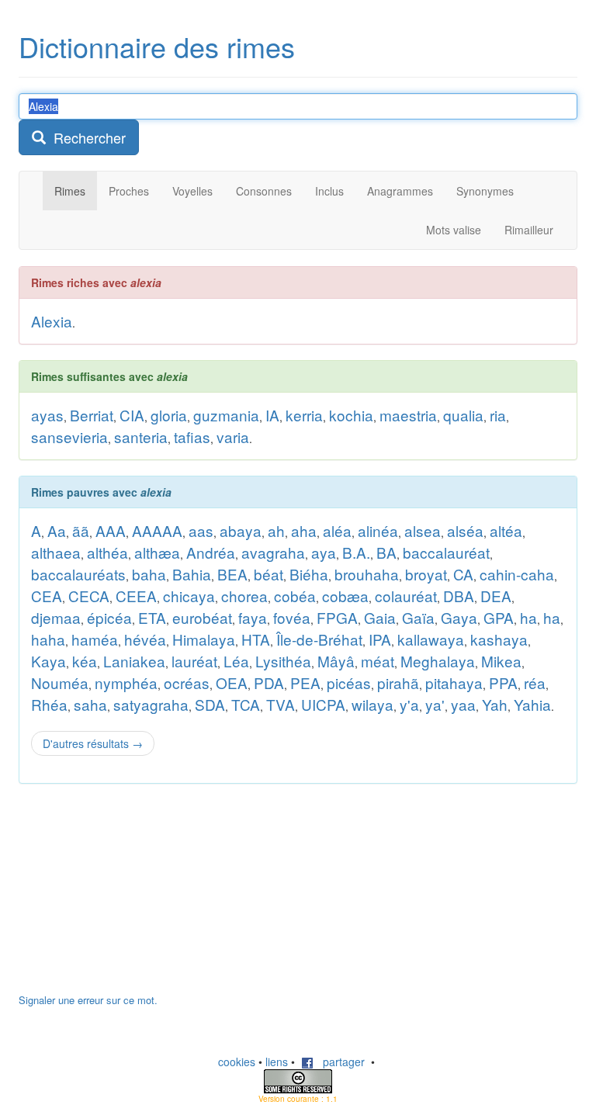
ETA (152, 617)
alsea (422, 530)
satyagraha (151, 704)
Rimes (69, 191)
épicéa (109, 617)
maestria (408, 414)
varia (233, 436)
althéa (107, 552)
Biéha (308, 573)
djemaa (56, 617)
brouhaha (366, 573)
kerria (304, 414)
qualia (463, 414)
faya (252, 617)
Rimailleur (528, 229)
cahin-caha (517, 573)
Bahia (191, 573)
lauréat (194, 660)
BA (386, 552)
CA (463, 573)
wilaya (372, 704)
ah (276, 530)
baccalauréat (446, 552)
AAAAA (157, 530)
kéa (84, 660)
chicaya (189, 595)
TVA (280, 704)
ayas (47, 414)
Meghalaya (437, 660)
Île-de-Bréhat (319, 639)
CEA (46, 595)
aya (323, 552)
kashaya (499, 639)
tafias (192, 436)
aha (304, 530)
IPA (380, 639)
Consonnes (264, 191)
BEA (232, 573)
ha (528, 617)
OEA (232, 682)
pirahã (398, 682)
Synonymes (485, 191)
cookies (236, 1061)
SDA (210, 704)
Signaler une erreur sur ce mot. (88, 999)
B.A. (356, 552)
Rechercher (86, 137)
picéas (349, 682)
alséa (465, 530)
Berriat (91, 414)
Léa (236, 660)
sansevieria (69, 436)
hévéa (145, 639)
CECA (88, 595)
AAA (110, 530)
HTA (255, 639)
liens (276, 1061)
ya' (435, 704)
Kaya (48, 660)
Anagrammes (400, 191)
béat (268, 573)
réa (535, 682)
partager (339, 1061)
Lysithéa (283, 660)
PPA (503, 682)
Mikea (501, 660)
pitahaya (454, 682)
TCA (245, 704)
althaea (56, 552)
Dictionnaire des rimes (157, 46)
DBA (458, 595)
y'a (409, 704)
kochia (351, 414)
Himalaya (203, 639)
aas (201, 530)
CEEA (136, 595)
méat (377, 660)
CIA (132, 414)
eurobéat (202, 617)
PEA (305, 682)
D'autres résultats (93, 743)
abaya (241, 530)
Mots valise (453, 229)
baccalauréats (78, 573)
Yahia (532, 704)
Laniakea (134, 660)
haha (48, 639)
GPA (498, 617)
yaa (463, 704)
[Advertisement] (135, 896)
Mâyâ (336, 660)
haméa (94, 639)
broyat (426, 573)
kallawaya (430, 639)
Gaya (459, 617)
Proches (129, 191)
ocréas (187, 682)
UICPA (323, 704)
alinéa (378, 530)
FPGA (337, 617)
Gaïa (418, 617)
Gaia (380, 617)
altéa (506, 530)
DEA (495, 595)
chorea (244, 595)
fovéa (291, 617)
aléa (337, 530)
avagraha (273, 552)
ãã (80, 530)
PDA (269, 682)
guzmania (226, 414)
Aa (56, 530)
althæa (157, 552)
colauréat (406, 595)
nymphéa (126, 682)
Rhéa (49, 704)
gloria (169, 414)
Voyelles (192, 191)
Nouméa (59, 682)
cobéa (295, 595)
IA (272, 414)
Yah (495, 704)
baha (149, 573)
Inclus (329, 191)
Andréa (210, 552)
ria (498, 414)
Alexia (51, 320)
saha (90, 704)
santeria (141, 436)
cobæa (345, 595)
